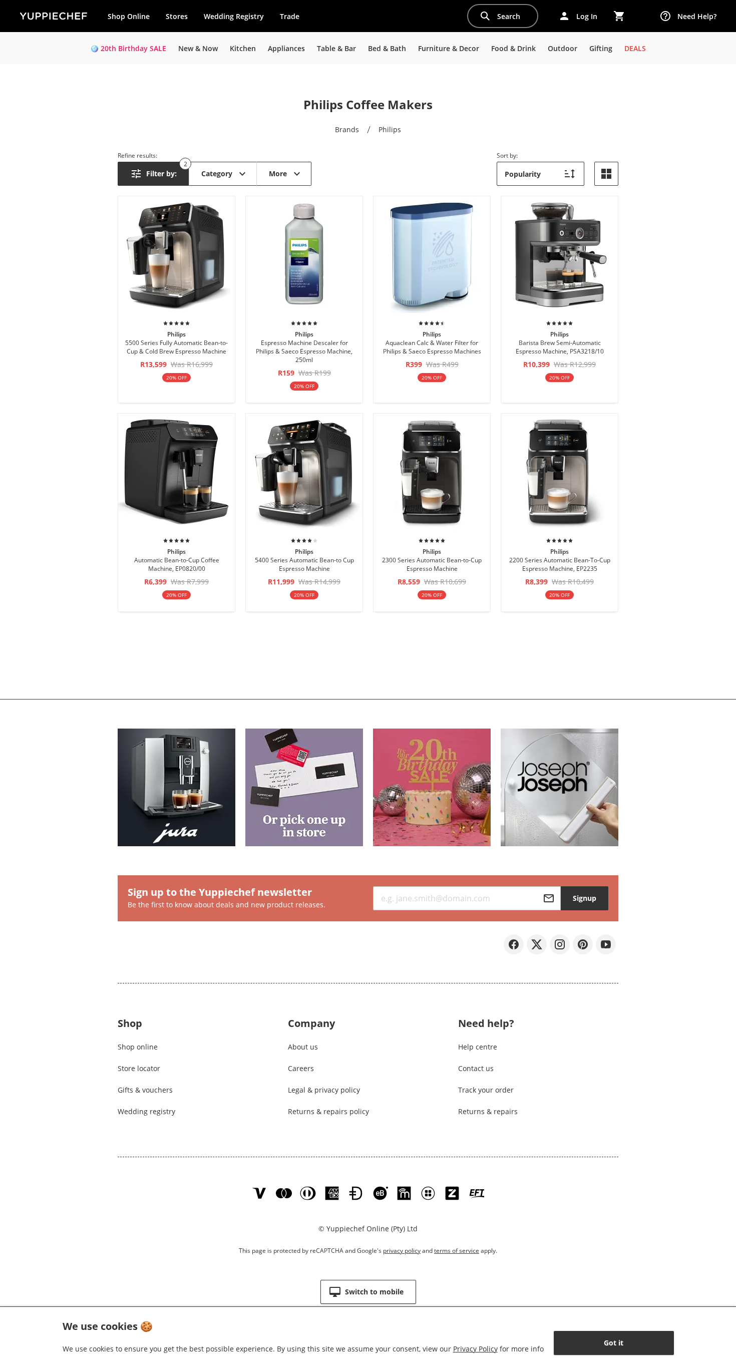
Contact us (476, 1068)
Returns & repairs (488, 1111)
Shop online (138, 1047)
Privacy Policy (475, 1348)
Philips (390, 129)
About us (303, 1047)
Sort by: (507, 155)
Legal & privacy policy (324, 1090)
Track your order (486, 1090)
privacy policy (402, 1250)
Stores (177, 16)
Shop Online (129, 16)
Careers (301, 1068)
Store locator (139, 1068)
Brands (347, 129)
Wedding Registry (234, 16)
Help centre (477, 1047)
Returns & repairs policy (328, 1111)
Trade (293, 19)
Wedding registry (146, 1111)
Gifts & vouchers (145, 1090)
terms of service (456, 1250)
